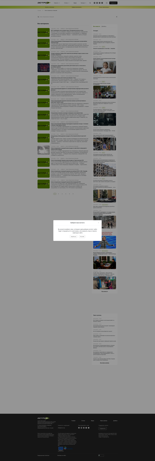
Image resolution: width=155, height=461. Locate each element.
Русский (82, 236)
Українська (73, 236)
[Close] (98, 222)
